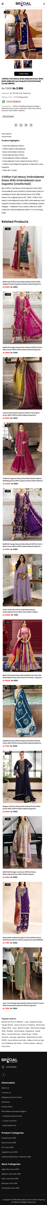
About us (5, 1088)
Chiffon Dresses (29, 1043)
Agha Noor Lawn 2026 (10, 1169)
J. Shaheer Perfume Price (12, 1116)
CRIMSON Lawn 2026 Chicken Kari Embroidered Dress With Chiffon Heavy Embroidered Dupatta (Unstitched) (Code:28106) (22, 742)
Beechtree (21, 1037)
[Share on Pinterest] (26, 125)
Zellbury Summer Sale (35, 1040)
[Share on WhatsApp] (21, 125)
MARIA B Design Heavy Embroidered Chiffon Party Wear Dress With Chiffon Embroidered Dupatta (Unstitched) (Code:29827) (22, 348)
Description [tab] (7, 134)
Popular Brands (7, 1025)
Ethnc (4, 1034)
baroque (13, 1037)
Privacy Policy (7, 1107)
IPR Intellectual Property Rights (14, 1111)
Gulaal (37, 1031)
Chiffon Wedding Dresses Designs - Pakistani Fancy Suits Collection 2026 (21, 107)
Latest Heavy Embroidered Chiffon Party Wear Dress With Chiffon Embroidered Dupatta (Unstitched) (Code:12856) (21, 414)
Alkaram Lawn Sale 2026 (11, 1174)
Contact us (6, 1092)
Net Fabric (18, 1043)
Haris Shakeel (19, 1031)
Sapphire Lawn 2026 (9, 1152)
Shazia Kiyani (26, 1034)
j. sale (26, 1022)
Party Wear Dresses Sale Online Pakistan (21, 109)
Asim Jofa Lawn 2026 (10, 1178)
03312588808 (11, 1067)
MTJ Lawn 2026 (7, 1147)
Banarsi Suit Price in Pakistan (12, 1022)
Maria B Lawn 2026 (9, 1142)
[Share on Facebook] (16, 125)
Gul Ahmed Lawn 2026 (10, 1188)
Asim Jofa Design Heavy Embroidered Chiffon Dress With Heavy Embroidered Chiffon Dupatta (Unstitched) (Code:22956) (23, 1004)
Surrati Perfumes (13, 1034)
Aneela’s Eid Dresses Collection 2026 (16, 1157)
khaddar (10, 1031)
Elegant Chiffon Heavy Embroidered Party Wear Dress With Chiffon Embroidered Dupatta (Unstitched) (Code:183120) (21, 807)
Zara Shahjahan (8, 1043)
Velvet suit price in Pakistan (24, 1025)
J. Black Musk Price (9, 1125)
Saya (14, 1028)
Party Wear (6, 1046)
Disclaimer (6, 1102)
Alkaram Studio (23, 1028)
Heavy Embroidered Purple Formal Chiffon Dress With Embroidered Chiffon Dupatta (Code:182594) (23, 938)
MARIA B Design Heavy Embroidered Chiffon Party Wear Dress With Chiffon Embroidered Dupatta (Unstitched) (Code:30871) (22, 545)
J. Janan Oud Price (9, 1121)
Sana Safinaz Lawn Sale (17, 1040)
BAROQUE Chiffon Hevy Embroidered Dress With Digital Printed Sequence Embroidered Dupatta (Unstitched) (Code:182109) (22, 283)
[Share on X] (31, 125)
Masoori (39, 1043)
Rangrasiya (29, 1031)
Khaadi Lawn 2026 (9, 1138)
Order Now (24, 73)
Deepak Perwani (36, 1022)
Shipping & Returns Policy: (12, 1097)
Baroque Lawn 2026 (9, 1183)
